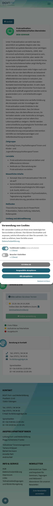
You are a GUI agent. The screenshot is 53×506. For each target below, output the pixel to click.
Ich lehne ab (26, 264)
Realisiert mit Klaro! (43, 281)
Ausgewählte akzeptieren (26, 270)
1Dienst (13, 250)
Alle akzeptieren (26, 276)
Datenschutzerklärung (11, 241)
